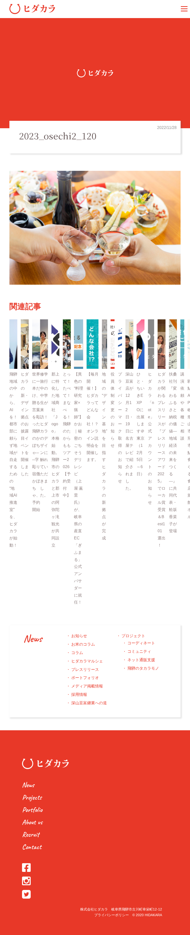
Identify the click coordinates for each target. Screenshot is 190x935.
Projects (32, 797)
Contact (31, 846)
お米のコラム (83, 644)
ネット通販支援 (141, 660)
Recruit (30, 834)
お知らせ (79, 636)
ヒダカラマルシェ (87, 661)
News (32, 638)
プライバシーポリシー (111, 915)
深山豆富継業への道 (89, 703)
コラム (77, 653)
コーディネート (141, 643)
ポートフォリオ (85, 678)
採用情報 (79, 694)
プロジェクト (133, 636)
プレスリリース (85, 669)
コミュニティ (139, 651)
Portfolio (32, 809)
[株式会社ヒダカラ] (32, 13)
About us (32, 822)
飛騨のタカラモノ (143, 668)
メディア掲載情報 (87, 686)
